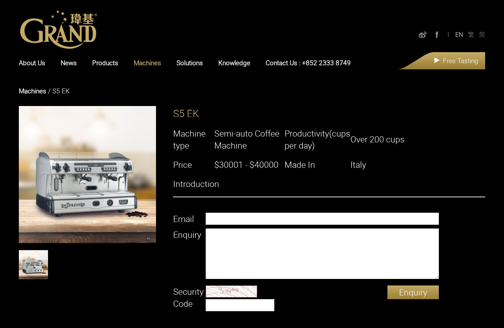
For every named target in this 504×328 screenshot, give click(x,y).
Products (105, 62)
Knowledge (234, 62)
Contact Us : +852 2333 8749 (308, 62)
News (69, 62)
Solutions (190, 62)
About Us (32, 62)
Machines (147, 62)
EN (459, 34)
